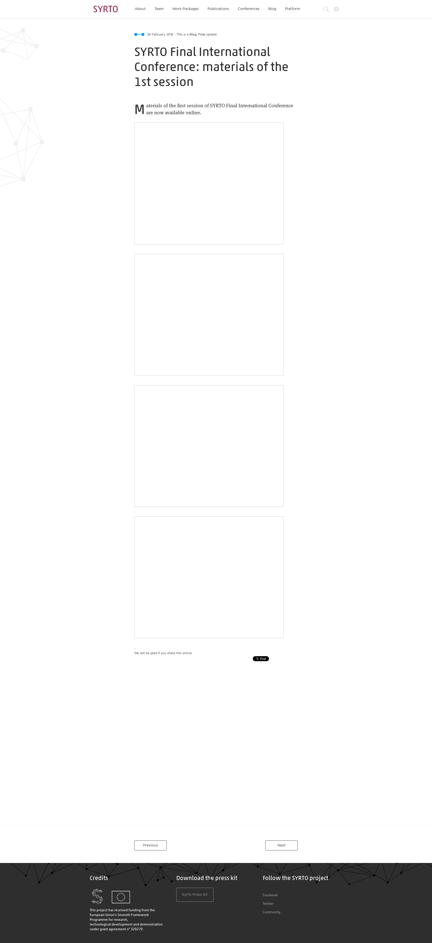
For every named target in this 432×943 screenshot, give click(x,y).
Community (271, 912)
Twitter (268, 903)
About (140, 9)
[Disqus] (216, 745)
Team (159, 9)
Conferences (249, 9)
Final (201, 34)
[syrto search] (324, 9)
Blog (272, 9)
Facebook (270, 895)
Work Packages (185, 9)
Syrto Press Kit (195, 894)
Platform (292, 9)
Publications (218, 9)
